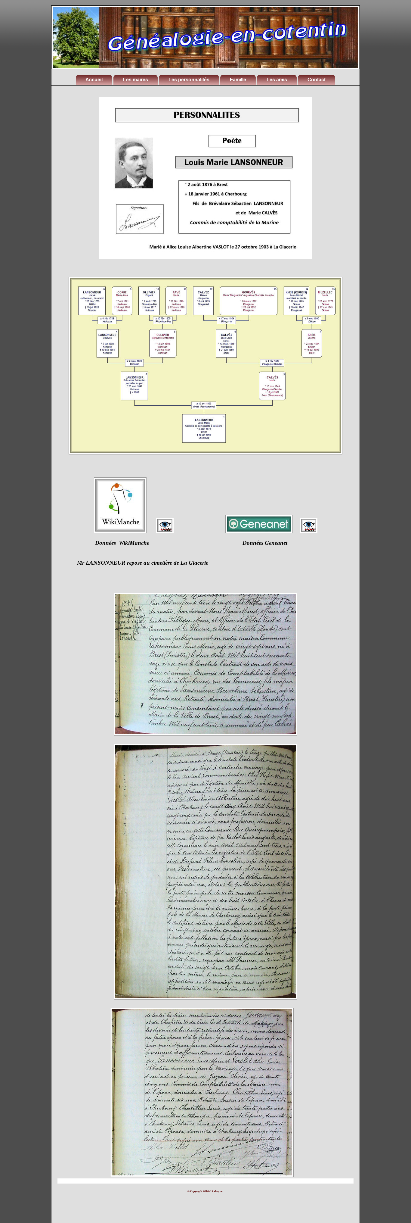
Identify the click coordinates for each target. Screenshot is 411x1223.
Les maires (135, 79)
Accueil (94, 79)
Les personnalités (188, 79)
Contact (316, 79)
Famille (238, 79)
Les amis (277, 79)
